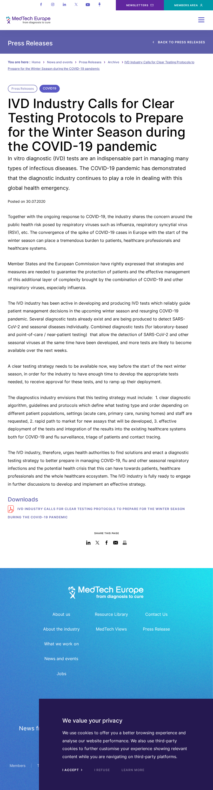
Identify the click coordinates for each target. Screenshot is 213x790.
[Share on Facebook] (106, 542)
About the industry (61, 629)
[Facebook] (41, 5)
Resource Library (111, 614)
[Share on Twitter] (97, 542)
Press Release (156, 629)
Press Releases (90, 62)
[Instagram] (52, 5)
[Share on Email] (115, 542)
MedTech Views (111, 629)
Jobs (61, 673)
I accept (71, 770)
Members (17, 765)
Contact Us (156, 614)
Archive (113, 62)
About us (61, 614)
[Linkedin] (64, 5)
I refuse (102, 770)
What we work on (61, 643)
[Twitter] (76, 5)
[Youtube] (88, 5)
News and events (59, 62)
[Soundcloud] (99, 5)
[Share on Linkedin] (88, 542)
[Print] (124, 542)
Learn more (133, 770)
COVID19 (49, 88)
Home (36, 62)
